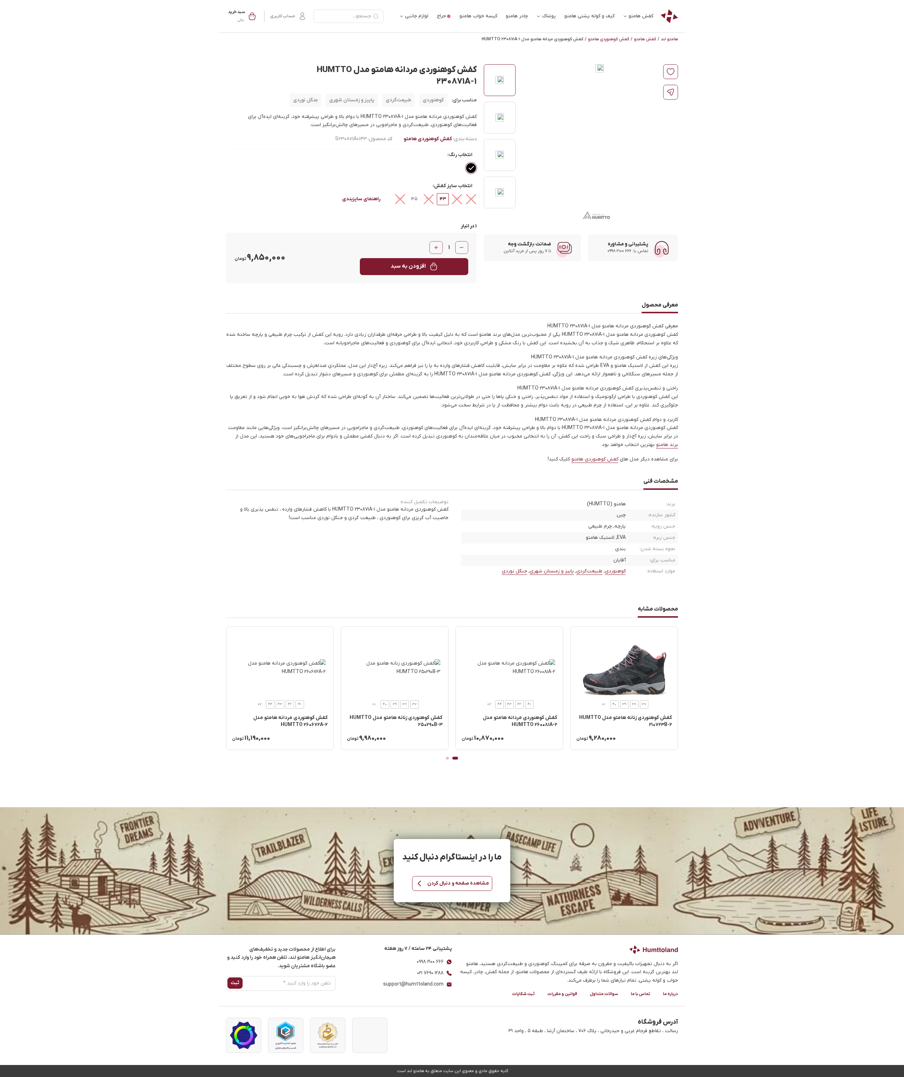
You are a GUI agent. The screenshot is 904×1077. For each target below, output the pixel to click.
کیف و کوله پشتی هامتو (589, 16)
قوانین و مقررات (562, 994)
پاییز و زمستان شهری (351, 100)
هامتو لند (669, 39)
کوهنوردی (433, 100)
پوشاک (549, 16)
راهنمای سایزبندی (361, 199)
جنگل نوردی (305, 100)
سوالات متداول (604, 994)
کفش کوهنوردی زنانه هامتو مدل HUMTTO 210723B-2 (625, 721)
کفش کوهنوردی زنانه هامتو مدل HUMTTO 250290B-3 (396, 721)
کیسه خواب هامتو (478, 16)
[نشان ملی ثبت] (327, 1035)
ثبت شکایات (523, 994)
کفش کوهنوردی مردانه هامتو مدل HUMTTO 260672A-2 (290, 721)
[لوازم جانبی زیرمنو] (401, 16)
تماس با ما (640, 994)
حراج (441, 16)
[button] (242, 16)
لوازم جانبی (416, 16)
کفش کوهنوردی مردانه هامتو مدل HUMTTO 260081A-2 (520, 721)
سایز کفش (445, 186)
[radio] (471, 168)
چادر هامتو (517, 16)
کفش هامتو (641, 16)
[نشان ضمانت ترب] (243, 1035)
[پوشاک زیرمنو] (538, 16)
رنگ (453, 154)
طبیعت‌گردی (398, 100)
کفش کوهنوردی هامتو (608, 39)
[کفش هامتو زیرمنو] (625, 16)
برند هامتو (667, 444)
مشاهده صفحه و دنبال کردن (458, 883)
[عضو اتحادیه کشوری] (285, 1035)
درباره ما (670, 994)
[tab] (455, 758)
